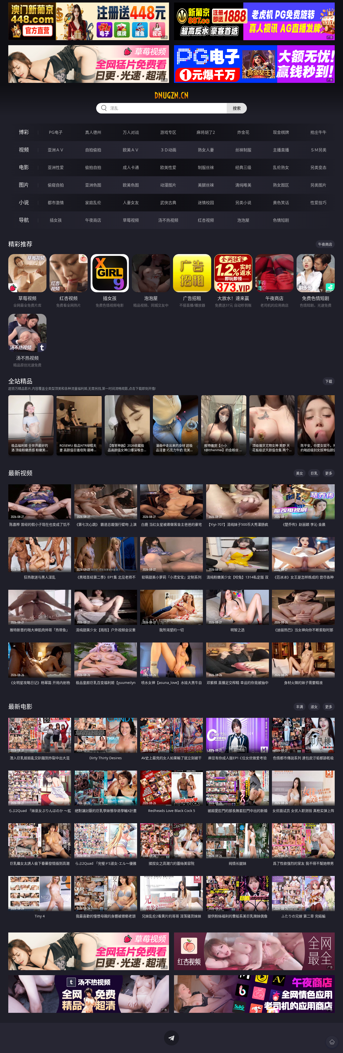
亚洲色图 (93, 185)
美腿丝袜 (206, 185)
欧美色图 (131, 185)
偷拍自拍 (93, 167)
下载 (328, 381)
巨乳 (314, 473)
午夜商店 (93, 220)
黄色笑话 (281, 202)
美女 (299, 473)
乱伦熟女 (281, 167)
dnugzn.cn (171, 95)
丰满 (299, 706)
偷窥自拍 (56, 185)
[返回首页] (332, 1042)
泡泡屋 (243, 220)
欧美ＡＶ (131, 150)
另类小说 (243, 202)
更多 (328, 473)
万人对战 (131, 132)
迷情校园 (206, 202)
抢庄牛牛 (318, 132)
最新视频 (20, 473)
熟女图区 (281, 185)
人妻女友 (131, 202)
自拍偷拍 (93, 150)
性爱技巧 (318, 202)
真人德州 (93, 132)
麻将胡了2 (206, 132)
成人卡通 (131, 167)
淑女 (314, 706)
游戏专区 (168, 132)
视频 (24, 149)
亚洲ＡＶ (56, 150)
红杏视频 (206, 220)
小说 (24, 202)
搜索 (237, 108)
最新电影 (20, 706)
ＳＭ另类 (318, 150)
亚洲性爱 (56, 167)
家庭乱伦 (93, 202)
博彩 (24, 132)
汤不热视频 (168, 220)
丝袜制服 (243, 150)
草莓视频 (131, 220)
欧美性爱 (168, 167)
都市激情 (56, 202)
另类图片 (318, 185)
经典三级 (243, 167)
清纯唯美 (243, 185)
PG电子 (56, 132)
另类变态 (318, 167)
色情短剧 (281, 220)
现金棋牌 (281, 132)
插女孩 (56, 220)
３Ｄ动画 (168, 150)
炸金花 (243, 132)
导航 (24, 220)
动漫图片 (168, 185)
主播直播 (281, 150)
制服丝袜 (206, 167)
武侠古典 (168, 202)
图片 (24, 185)
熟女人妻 (206, 150)
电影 (24, 167)
